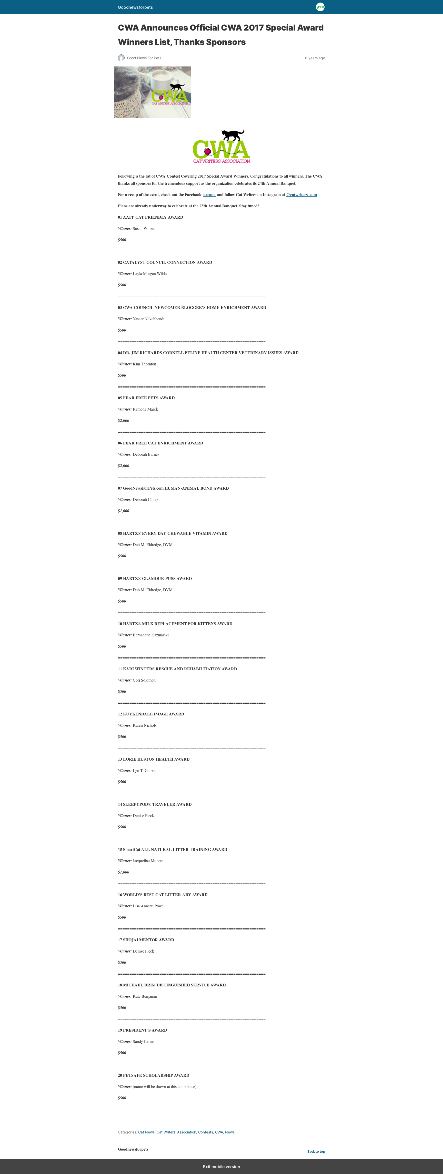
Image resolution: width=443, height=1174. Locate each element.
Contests (205, 1132)
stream (209, 194)
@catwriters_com (301, 194)
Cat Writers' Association (176, 1132)
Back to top (316, 1151)
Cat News (146, 1132)
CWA (219, 1132)
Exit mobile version (221, 1166)
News (230, 1132)
